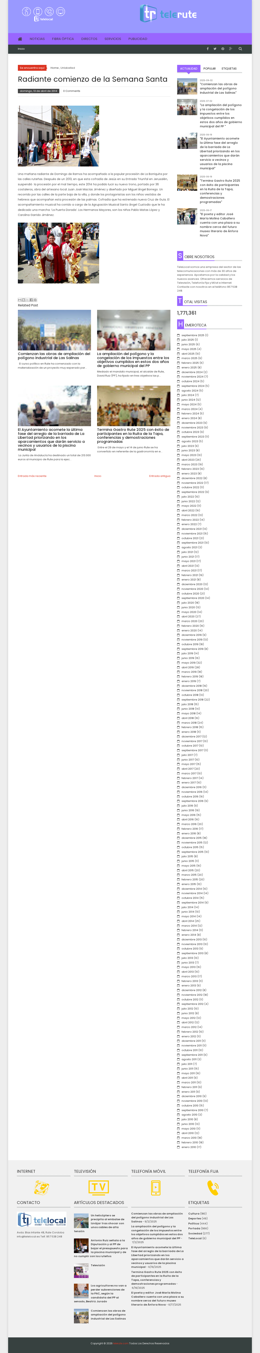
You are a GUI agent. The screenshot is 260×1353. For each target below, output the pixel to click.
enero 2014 (189, 935)
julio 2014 (187, 907)
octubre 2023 (190, 432)
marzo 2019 (189, 672)
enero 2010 (189, 1147)
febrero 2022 (190, 520)
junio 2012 (188, 1013)
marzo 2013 (189, 976)
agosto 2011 (189, 1059)
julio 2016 (187, 806)
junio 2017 (188, 760)
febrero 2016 (190, 829)
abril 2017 (188, 769)
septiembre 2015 (193, 852)
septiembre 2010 (193, 1110)
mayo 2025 (189, 349)
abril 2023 (188, 460)
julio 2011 (187, 1064)
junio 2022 (188, 501)
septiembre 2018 (193, 700)
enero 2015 (189, 884)
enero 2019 (189, 681)
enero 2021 (189, 580)
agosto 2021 (189, 547)
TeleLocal (195, 1238)
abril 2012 (188, 1022)
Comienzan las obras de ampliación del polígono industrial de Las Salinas (108, 1315)
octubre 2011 (190, 1050)
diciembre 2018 (192, 686)
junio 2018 (188, 709)
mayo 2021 (189, 561)
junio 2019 (188, 658)
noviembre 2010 (192, 1101)
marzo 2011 (189, 1082)
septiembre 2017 (192, 750)
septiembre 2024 (193, 386)
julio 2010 (187, 1119)
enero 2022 (189, 524)
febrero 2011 (189, 1087)
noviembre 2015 (192, 842)
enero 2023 (189, 473)
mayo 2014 (189, 916)
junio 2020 (188, 607)
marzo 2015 (189, 875)
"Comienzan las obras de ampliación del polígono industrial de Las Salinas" (218, 88)
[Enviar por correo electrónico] (20, 300)
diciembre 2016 (192, 787)
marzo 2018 (189, 723)
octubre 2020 (190, 593)
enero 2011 (188, 1092)
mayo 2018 (189, 713)
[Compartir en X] (27, 300)
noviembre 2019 (192, 640)
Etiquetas (229, 69)
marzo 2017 (189, 773)
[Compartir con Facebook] (31, 300)
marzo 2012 (189, 1027)
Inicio (21, 48)
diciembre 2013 (192, 939)
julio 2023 (188, 446)
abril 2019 (188, 667)
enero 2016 (189, 833)
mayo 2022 (189, 506)
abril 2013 (188, 972)
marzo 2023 (189, 464)
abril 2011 (187, 1078)
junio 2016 (188, 810)
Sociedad (195, 1233)
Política (193, 1223)
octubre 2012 (190, 999)
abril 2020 (188, 616)
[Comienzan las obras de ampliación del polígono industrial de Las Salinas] (187, 88)
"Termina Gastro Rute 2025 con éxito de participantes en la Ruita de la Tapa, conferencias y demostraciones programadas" (220, 191)
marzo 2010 (189, 1138)
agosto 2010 (189, 1115)
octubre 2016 (190, 796)
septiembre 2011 (192, 1055)
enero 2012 (189, 1036)
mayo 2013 (189, 967)
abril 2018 (188, 718)
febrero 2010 (190, 1142)
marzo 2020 (189, 621)
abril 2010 (188, 1133)
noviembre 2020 (192, 589)
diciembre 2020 (192, 584)
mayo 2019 (189, 663)
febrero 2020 (190, 626)
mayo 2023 (189, 455)
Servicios (113, 38)
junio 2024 (188, 400)
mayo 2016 (189, 815)
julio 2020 (188, 603)
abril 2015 (188, 870)
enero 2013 (189, 985)
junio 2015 (188, 861)
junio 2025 (188, 344)
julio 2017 (187, 755)
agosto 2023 (190, 441)
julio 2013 (187, 958)
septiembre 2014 (193, 903)
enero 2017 (189, 782)
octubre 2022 (190, 487)
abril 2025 (188, 354)
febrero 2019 (190, 676)
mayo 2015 (189, 866)
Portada (194, 1228)
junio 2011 (187, 1069)
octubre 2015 (190, 847)
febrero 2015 (190, 879)
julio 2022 (188, 497)
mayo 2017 (188, 764)
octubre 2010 (190, 1105)
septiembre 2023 (193, 437)
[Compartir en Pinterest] (35, 300)
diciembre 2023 (192, 423)
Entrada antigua (159, 476)
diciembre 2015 (192, 838)
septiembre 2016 (193, 801)
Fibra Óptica (63, 38)
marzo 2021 (189, 570)
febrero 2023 (190, 469)
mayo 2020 (189, 612)
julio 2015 (187, 856)
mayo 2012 (189, 1018)
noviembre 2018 (192, 690)
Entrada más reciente (32, 476)
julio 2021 (187, 552)
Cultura (193, 1214)
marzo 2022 (189, 515)
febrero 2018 (190, 727)
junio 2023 (188, 450)
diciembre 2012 (192, 990)
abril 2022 (188, 510)
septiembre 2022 (193, 492)
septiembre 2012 (193, 1004)
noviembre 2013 (192, 944)
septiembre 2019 (193, 649)
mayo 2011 (188, 1073)
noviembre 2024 (193, 377)
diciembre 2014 (192, 889)
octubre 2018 (190, 695)
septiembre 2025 (193, 335)
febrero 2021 (190, 575)
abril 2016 (188, 819)
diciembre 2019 (192, 635)
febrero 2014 (190, 930)
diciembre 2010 (192, 1096)
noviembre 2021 (192, 533)
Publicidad (137, 38)
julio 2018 (187, 704)
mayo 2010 (189, 1129)
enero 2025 (189, 367)
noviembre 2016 (192, 792)
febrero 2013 (190, 981)
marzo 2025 (189, 358)
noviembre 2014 (192, 893)
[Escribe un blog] (24, 300)
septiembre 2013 (193, 953)
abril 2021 (188, 566)
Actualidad (188, 69)
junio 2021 (188, 557)
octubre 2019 (190, 644)
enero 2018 (189, 732)
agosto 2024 (190, 391)
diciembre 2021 (192, 529)
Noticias (37, 38)
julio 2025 (188, 340)
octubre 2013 (190, 949)
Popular (210, 69)
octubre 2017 (190, 746)
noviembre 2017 (192, 741)
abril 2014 (188, 921)
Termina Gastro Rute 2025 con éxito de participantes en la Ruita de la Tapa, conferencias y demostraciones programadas (156, 1278)
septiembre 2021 (193, 543)
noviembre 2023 (192, 427)
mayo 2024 (189, 404)
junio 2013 (188, 963)
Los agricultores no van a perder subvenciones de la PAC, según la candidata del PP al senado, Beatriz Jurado (100, 1293)
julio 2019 (187, 653)
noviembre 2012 (192, 995)
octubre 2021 (190, 538)
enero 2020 (189, 630)
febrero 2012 (190, 1032)
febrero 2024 (190, 413)
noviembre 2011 (192, 1045)
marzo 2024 (190, 409)
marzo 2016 (189, 824)
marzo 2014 (189, 926)
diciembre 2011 (191, 1041)
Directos (89, 38)
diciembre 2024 (192, 372)
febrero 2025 (190, 363)
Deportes (194, 1218)
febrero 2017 (190, 778)
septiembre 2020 (193, 598)
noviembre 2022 (192, 483)
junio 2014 (188, 912)
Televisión (98, 1265)
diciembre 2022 (192, 478)
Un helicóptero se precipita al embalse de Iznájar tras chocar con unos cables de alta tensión (99, 1223)
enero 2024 (189, 418)
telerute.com (121, 1343)
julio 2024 (188, 395)
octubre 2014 (190, 898)
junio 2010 (188, 1124)
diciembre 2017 (192, 736)
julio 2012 (187, 1009)
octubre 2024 (190, 381)
